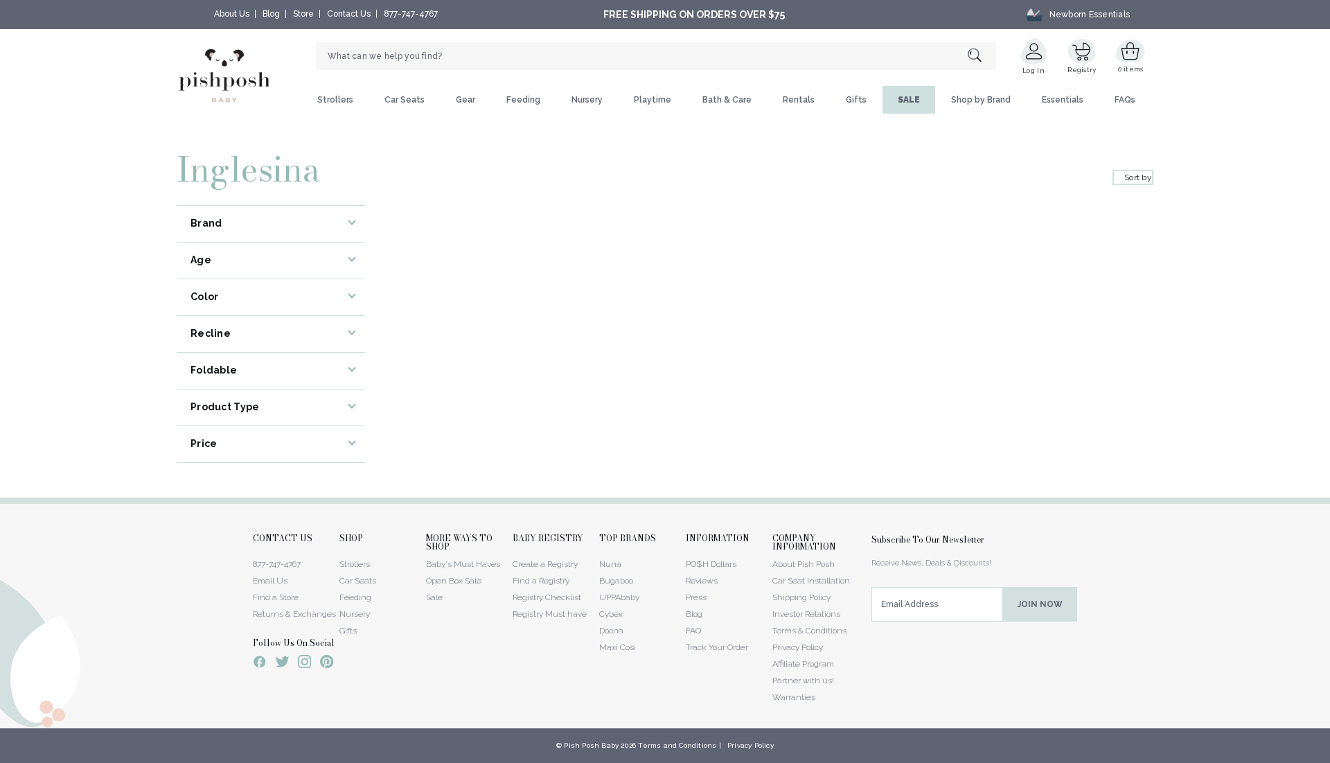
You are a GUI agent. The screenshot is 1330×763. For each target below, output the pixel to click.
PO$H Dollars (711, 564)
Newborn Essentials (1089, 14)
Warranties (793, 697)
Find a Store (276, 597)
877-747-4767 (411, 14)
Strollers (335, 100)
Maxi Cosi (617, 647)
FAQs (1125, 100)
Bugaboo (616, 581)
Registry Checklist (547, 597)
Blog (271, 14)
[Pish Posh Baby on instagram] (304, 664)
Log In (1033, 70)
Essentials (1062, 100)
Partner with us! (803, 680)
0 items (1131, 69)
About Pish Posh (803, 564)
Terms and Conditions (677, 745)
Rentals (799, 100)
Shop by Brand (981, 100)
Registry (1081, 69)
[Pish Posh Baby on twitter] (282, 664)
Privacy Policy (797, 647)
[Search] (982, 56)
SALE (909, 100)
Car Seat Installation (811, 581)
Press (696, 597)
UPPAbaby (619, 597)
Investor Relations (806, 614)
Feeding (523, 100)
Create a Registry (545, 564)
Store (303, 14)
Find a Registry (541, 581)
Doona (611, 630)
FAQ (693, 630)
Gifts (856, 100)
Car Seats (404, 100)
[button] (1329, 755)
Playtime (652, 100)
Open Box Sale (453, 581)
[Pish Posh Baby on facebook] (260, 664)
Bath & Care (727, 100)
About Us (231, 14)
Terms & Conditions (809, 630)
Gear (465, 100)
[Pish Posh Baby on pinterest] (326, 664)
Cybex (611, 614)
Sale (434, 597)
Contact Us (349, 14)
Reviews (702, 581)
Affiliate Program (803, 664)
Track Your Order (717, 647)
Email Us (270, 581)
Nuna (610, 564)
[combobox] (656, 56)
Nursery (587, 100)
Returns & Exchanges (294, 614)
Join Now (1040, 604)
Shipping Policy (801, 597)
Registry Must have (550, 614)
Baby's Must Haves (463, 564)
